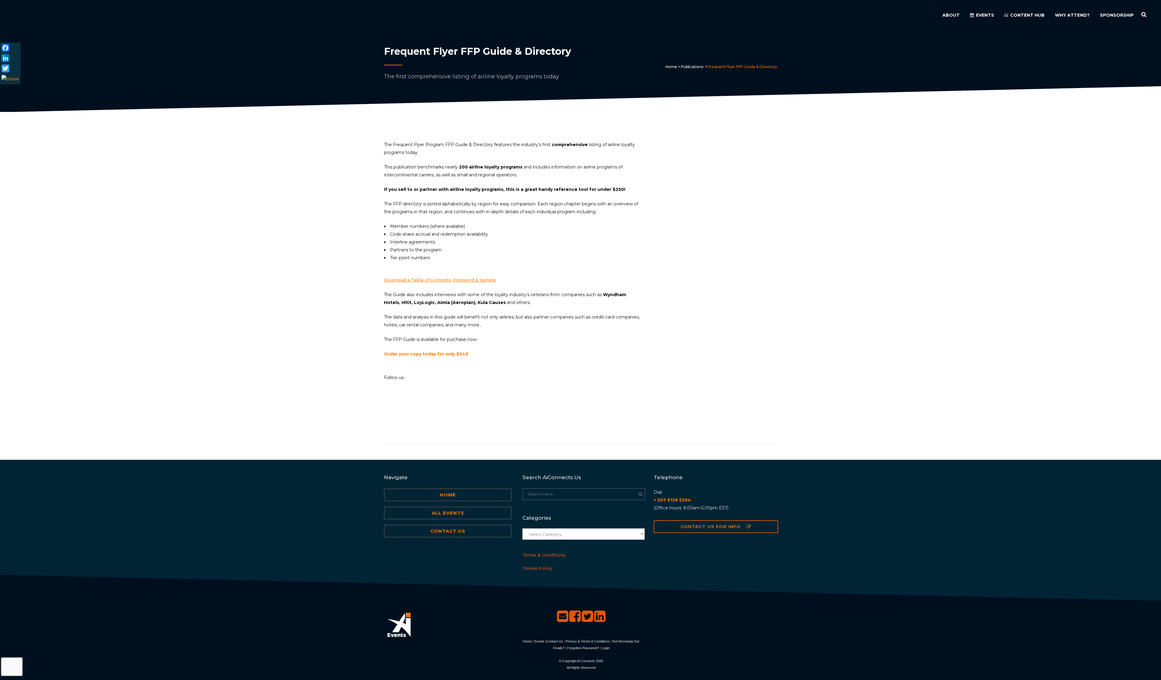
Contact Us (448, 531)
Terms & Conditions (544, 555)
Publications (692, 66)
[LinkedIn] (10, 58)
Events (539, 641)
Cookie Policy (537, 568)
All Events (448, 513)
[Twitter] (10, 68)
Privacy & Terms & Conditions (588, 641)
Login (606, 648)
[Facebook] (10, 48)
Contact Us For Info (711, 526)
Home (671, 66)
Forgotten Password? (583, 648)
